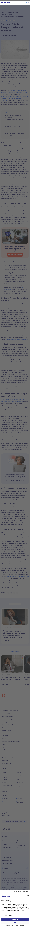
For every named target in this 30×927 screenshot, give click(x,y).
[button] (24, 3)
